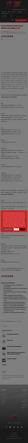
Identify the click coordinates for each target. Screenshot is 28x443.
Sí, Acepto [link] (16, 229)
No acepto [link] (22, 229)
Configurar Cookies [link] (7, 229)
